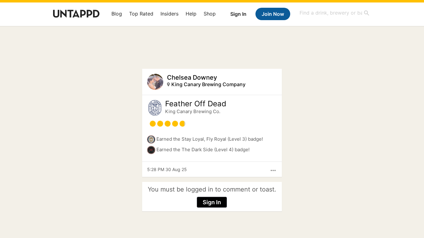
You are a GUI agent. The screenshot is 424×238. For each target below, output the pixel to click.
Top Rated (141, 14)
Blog (116, 14)
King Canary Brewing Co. (192, 111)
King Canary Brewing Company (208, 84)
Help (191, 14)
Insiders (169, 14)
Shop (210, 14)
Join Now (273, 14)
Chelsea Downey (192, 77)
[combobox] (334, 12)
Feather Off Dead (195, 104)
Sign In (238, 14)
